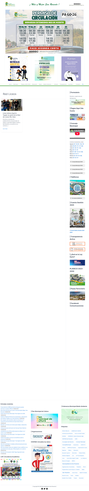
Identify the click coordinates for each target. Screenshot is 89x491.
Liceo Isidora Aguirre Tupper (73, 458)
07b (75, 146)
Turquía (75, 478)
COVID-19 (83, 444)
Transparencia (63, 84)
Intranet (56, 84)
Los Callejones (84, 458)
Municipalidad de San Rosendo (70, 463)
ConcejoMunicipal (66, 444)
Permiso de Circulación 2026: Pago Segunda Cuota (12, 452)
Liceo (63, 458)
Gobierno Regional (66, 455)
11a (76, 144)
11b (78, 144)
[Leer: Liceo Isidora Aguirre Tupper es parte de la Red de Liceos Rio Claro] (11, 104)
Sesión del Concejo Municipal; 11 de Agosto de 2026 (13, 440)
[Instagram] (47, 489)
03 (74, 153)
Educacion (76, 450)
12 (75, 149)
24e (81, 155)
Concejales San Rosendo (68, 441)
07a (73, 146)
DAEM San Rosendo (71, 447)
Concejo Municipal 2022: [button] (77, 173)
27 (77, 157)
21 (79, 146)
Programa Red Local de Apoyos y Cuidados (71, 469)
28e (82, 146)
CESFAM (64, 436)
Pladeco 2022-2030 (25, 84)
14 (77, 146)
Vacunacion (81, 478)
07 (73, 151)
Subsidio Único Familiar (66, 478)
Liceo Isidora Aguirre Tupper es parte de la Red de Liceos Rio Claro (11, 115)
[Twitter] (44, 489)
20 (73, 157)
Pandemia (79, 466)
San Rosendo (66, 472)
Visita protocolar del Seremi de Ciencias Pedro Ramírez (13, 428)
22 (75, 157)
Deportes (64, 450)
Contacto (78, 84)
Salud (40, 84)
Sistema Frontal (65, 475)
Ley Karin (70, 84)
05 (73, 149)
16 (77, 148)
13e (81, 144)
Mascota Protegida (66, 460)
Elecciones (74, 452)
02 (73, 148)
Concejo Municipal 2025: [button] (77, 161)
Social (72, 475)
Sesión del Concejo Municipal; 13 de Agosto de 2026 (13, 434)
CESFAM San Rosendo (67, 439)
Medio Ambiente (47, 84)
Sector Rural (74, 472)
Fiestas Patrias (82, 452)
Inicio (10, 84)
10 (76, 153)
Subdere (77, 475)
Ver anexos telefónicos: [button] (77, 198)
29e (82, 151)
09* (75, 151)
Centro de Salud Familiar (80, 433)
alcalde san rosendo (76, 430)
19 (77, 149)
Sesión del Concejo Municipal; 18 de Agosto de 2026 (13, 413)
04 (74, 144)
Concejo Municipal (80, 441)
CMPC (76, 438)
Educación (34, 84)
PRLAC (84, 466)
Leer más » (5, 129)
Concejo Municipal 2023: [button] (77, 169)
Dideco (69, 450)
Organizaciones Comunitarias (68, 466)
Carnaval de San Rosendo (67, 433)
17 (77, 153)
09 (75, 148)
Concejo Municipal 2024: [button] (77, 165)
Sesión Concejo (83, 472)
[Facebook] (42, 489)
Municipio (15, 84)
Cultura (63, 447)
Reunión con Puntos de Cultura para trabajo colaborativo (14, 424)
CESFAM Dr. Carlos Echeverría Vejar (76, 436)
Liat (73, 455)
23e (80, 148)
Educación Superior (66, 452)
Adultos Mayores (65, 430)
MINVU (73, 460)
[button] (18, 84)
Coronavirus (75, 444)
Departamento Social (82, 447)
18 (83, 144)
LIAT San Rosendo (80, 455)
